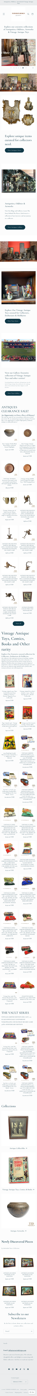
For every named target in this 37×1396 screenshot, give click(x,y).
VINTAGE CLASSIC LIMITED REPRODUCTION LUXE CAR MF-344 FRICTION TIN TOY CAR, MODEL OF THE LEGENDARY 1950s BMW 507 (10, 966)
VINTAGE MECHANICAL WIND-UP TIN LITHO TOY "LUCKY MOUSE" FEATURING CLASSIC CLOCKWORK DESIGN (27, 863)
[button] (4, 14)
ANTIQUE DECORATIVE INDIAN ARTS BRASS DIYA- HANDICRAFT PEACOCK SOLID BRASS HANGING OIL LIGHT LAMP (27, 514)
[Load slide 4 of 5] (21, 68)
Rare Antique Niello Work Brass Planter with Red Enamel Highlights (9, 445)
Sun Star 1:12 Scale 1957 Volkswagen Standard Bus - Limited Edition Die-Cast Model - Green (9, 792)
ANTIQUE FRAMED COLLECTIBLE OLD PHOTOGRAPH (27, 609)
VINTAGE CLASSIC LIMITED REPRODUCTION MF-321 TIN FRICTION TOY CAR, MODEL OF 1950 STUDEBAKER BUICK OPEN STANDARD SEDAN (27, 965)
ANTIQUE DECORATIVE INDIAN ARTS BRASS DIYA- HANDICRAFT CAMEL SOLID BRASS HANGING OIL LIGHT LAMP (9, 611)
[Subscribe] (31, 1331)
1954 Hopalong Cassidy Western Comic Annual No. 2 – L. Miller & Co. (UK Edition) (9, 755)
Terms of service (9, 1392)
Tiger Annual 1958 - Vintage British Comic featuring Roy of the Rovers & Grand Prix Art (9, 725)
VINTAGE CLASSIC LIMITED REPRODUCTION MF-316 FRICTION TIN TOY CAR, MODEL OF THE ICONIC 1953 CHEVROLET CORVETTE (10, 932)
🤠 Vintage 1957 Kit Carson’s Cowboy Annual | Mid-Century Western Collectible (27, 724)
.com (18, 1389)
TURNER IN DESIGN (11, 1389)
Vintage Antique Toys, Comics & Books (17, 1189)
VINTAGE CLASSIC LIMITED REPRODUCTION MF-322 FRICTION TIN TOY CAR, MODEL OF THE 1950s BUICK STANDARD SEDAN (27, 932)
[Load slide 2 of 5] (16, 68)
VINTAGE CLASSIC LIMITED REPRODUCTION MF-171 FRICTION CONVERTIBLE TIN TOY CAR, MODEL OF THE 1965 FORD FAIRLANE (10, 863)
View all (18, 623)
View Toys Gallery (14, 393)
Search (5, 1343)
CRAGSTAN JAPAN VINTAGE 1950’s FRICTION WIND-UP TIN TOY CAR (27, 997)
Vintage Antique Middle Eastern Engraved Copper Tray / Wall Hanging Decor (27, 480)
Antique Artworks (17, 1231)
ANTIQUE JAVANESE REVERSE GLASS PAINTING (9, 1274)
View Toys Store (13, 321)
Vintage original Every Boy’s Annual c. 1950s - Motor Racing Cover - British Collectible (27, 694)
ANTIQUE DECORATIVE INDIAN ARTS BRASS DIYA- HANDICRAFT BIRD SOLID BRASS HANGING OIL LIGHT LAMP (9, 547)
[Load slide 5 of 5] (23, 68)
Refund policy (32, 1389)
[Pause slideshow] (34, 68)
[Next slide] (26, 68)
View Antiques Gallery (15, 227)
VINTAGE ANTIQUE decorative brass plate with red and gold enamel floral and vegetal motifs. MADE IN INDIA (9, 482)
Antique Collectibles (17, 1148)
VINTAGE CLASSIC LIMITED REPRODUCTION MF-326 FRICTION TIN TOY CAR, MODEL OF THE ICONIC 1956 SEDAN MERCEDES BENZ (27, 897)
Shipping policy (18, 1392)
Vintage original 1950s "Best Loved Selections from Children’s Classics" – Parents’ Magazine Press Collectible (9, 694)
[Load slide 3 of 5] (18, 68)
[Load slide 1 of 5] (14, 68)
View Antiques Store (14, 150)
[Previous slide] (11, 68)
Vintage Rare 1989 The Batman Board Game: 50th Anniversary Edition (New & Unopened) (9, 998)
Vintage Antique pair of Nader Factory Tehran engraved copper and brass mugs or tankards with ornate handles (9, 514)
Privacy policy (23, 1389)
